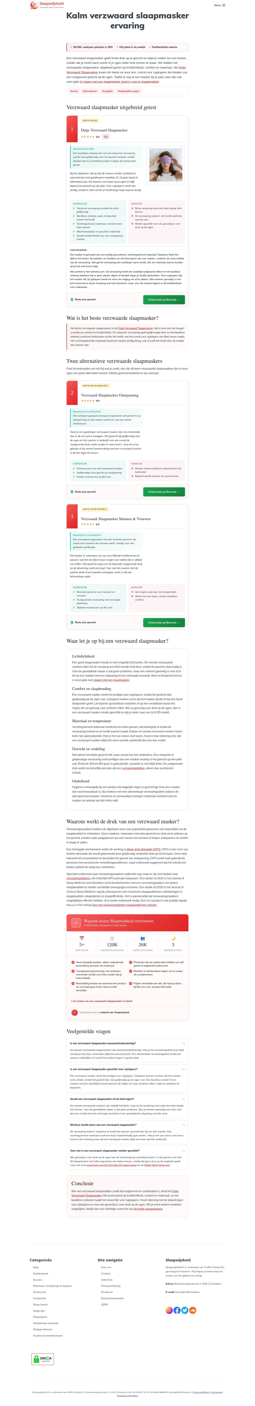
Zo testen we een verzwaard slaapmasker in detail (102, 1001)
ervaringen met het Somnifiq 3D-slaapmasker (112, 1165)
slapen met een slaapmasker (111, 680)
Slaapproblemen (42, 1329)
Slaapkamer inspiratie (45, 1323)
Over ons (106, 1267)
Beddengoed (40, 1273)
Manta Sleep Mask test (156, 1165)
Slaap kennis (40, 1304)
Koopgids (107, 91)
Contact (105, 1273)
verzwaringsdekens (78, 878)
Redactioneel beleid (112, 1298)
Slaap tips (39, 1310)
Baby (36, 1267)
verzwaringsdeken (133, 768)
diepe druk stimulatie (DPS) (144, 849)
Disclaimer (107, 1292)
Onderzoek (39, 1292)
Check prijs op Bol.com (162, 299)
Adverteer (107, 1279)
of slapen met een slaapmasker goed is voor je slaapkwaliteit (119, 81)
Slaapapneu (40, 1316)
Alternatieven (90, 91)
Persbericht (39, 1298)
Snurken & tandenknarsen (48, 1335)
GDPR (104, 1304)
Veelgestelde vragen (128, 91)
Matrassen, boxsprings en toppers (52, 1285)
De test (74, 91)
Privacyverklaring (110, 1285)
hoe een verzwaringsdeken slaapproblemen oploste (124, 905)
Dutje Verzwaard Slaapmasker (135, 328)
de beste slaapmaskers (148, 1208)
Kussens (37, 1279)
